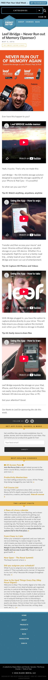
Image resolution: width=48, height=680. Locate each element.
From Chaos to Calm (13, 536)
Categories (20, 10)
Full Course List (11, 487)
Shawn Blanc (16, 667)
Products (24, 625)
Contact (24, 629)
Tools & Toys (27, 669)
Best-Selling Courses (24, 458)
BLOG (37, 22)
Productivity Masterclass (15, 477)
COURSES (30, 22)
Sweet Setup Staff (16, 45)
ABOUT (21, 22)
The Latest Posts (24, 503)
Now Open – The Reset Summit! (18, 558)
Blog (24, 634)
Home (24, 615)
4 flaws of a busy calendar (16, 510)
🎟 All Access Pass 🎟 (14, 465)
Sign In (42, 17)
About (24, 620)
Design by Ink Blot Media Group (16, 676)
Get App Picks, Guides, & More (24, 426)
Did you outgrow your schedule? (19, 565)
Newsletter (24, 639)
